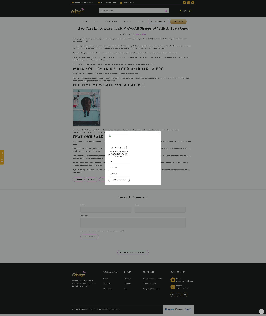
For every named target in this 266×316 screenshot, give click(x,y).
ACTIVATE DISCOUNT (119, 180)
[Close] (158, 133)
